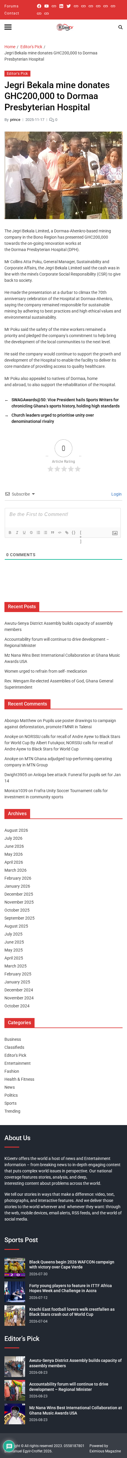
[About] (46, 13)
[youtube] (46, 6)
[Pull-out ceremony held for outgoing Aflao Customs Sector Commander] (98, 6)
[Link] (66, 532)
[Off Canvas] (8, 27)
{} (74, 532)
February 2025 (17, 974)
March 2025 (15, 966)
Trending (12, 1111)
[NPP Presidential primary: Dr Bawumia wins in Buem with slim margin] (39, 13)
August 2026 (16, 830)
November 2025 (19, 902)
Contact (11, 13)
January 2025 (17, 982)
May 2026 (13, 854)
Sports (10, 1103)
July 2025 (13, 934)
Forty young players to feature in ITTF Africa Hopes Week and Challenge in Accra (70, 1288)
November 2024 (19, 998)
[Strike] (31, 532)
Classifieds (14, 1047)
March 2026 (15, 870)
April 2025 (13, 958)
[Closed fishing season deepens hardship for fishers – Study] (83, 6)
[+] (80, 533)
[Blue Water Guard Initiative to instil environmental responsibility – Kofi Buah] (112, 6)
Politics (11, 1095)
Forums (11, 6)
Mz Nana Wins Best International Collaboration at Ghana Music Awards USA (75, 1410)
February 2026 (17, 878)
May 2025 (13, 950)
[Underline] (24, 532)
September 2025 (19, 918)
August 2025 (16, 926)
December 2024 (18, 990)
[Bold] (10, 532)
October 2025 (17, 910)
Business (12, 1039)
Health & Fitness (19, 1079)
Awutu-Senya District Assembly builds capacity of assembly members (75, 1363)
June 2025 (14, 942)
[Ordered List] (38, 532)
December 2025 (18, 894)
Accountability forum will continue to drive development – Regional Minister (68, 1387)
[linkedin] (61, 6)
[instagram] (53, 6)
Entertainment (17, 1063)
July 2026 (13, 838)
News (9, 1087)
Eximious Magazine (105, 1451)
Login (116, 494)
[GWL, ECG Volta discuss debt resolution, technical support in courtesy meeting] (76, 6)
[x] (68, 6)
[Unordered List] (45, 532)
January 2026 (17, 886)
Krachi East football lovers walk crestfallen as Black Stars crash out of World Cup (72, 1312)
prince (15, 119)
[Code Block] (59, 532)
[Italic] (17, 532)
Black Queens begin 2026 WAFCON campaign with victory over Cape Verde (71, 1265)
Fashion (11, 1071)
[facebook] (39, 6)
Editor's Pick (17, 74)
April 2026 (13, 862)
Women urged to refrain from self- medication (45, 671)
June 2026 (14, 846)
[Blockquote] (52, 532)
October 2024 (17, 1006)
